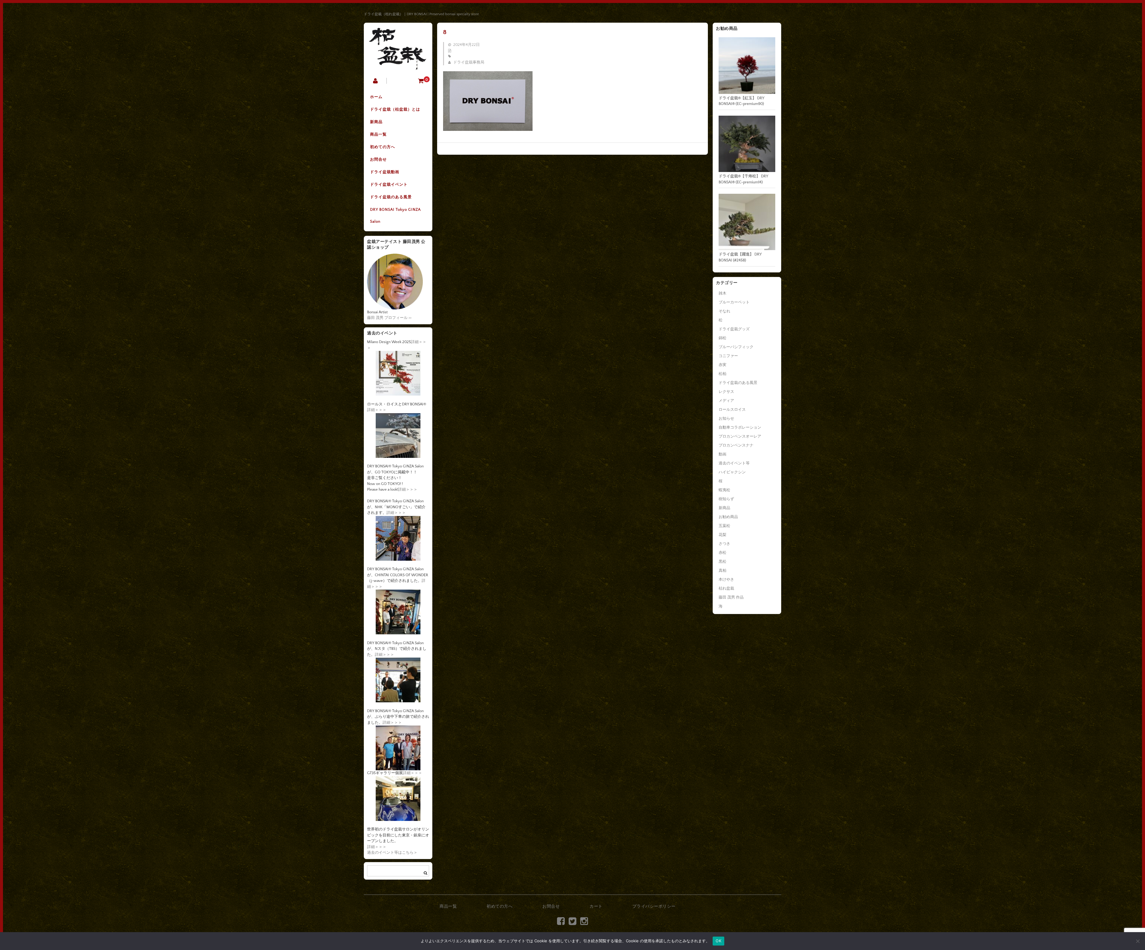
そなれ (724, 311)
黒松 (722, 562)
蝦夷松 (724, 490)
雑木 (722, 293)
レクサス (726, 392)
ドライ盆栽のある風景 (391, 197)
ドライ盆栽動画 (384, 172)
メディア (726, 401)
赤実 (722, 365)
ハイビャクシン (732, 472)
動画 (722, 454)
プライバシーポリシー (654, 906)
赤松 (722, 553)
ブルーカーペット (734, 302)
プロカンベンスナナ (736, 445)
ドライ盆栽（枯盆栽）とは (395, 109)
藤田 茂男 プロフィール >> (389, 318)
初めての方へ (382, 147)
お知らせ (726, 418)
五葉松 (724, 526)
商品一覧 (378, 134)
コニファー (728, 356)
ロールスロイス (732, 409)
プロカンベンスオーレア (740, 436)
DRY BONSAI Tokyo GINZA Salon (395, 215)
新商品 (376, 122)
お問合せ (378, 159)
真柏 (722, 570)
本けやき (726, 579)
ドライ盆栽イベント (389, 184)
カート (596, 906)
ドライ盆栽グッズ (734, 329)
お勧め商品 (728, 517)
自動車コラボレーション (740, 427)
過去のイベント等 (734, 463)
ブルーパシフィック (736, 347)
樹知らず (726, 499)
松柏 (722, 374)
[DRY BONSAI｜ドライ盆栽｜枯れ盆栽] (398, 65)
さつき (724, 544)
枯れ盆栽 (726, 588)
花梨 (722, 535)
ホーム (376, 97)
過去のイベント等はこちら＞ (392, 852)
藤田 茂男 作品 (731, 597)
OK (718, 940)
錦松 (722, 338)
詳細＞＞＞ (376, 410)
